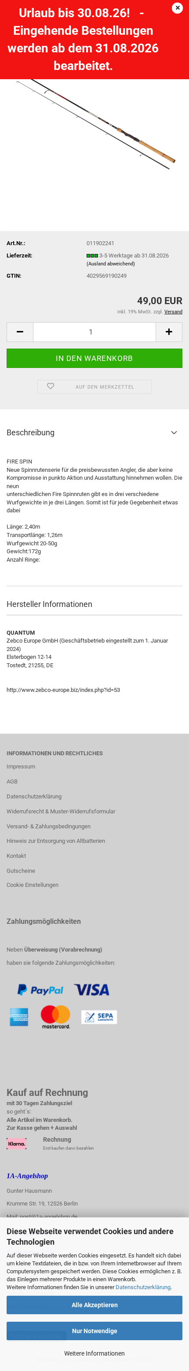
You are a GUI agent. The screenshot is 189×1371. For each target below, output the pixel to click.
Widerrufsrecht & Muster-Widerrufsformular (61, 811)
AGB (12, 781)
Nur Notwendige (94, 1330)
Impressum (21, 766)
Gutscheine (21, 870)
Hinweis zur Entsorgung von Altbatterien (56, 841)
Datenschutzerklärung (143, 1287)
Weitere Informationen (94, 1353)
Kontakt (16, 856)
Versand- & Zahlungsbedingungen (49, 826)
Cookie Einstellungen (32, 885)
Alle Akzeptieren (95, 1305)
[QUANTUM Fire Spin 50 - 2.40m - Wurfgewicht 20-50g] (95, 116)
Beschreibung (31, 432)
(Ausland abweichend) (111, 264)
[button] (20, 332)
